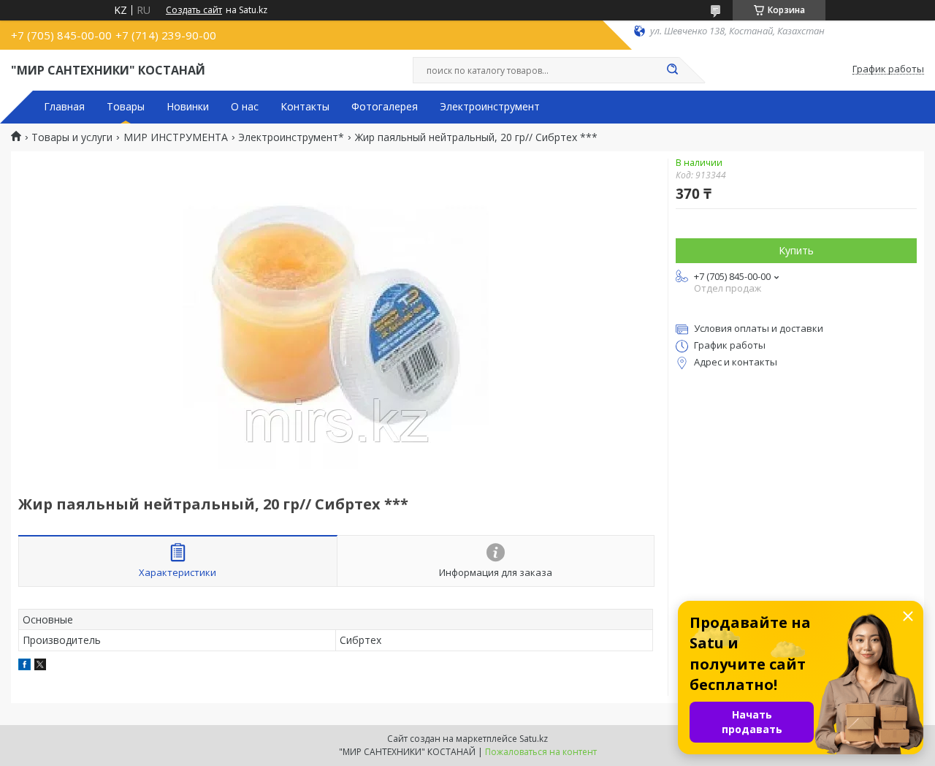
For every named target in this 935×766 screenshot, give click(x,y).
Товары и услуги (71, 137)
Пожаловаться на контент (541, 752)
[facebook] (24, 666)
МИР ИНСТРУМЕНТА (175, 137)
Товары (126, 107)
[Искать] (672, 70)
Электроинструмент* (291, 137)
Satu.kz (533, 738)
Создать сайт (194, 10)
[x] (40, 666)
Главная (64, 107)
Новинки (188, 107)
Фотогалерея (384, 107)
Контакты (304, 107)
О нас (245, 107)
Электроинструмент (490, 107)
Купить (796, 250)
